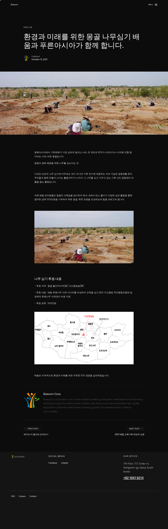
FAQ (13, 496)
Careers (22, 496)
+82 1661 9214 (133, 477)
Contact (33, 496)
